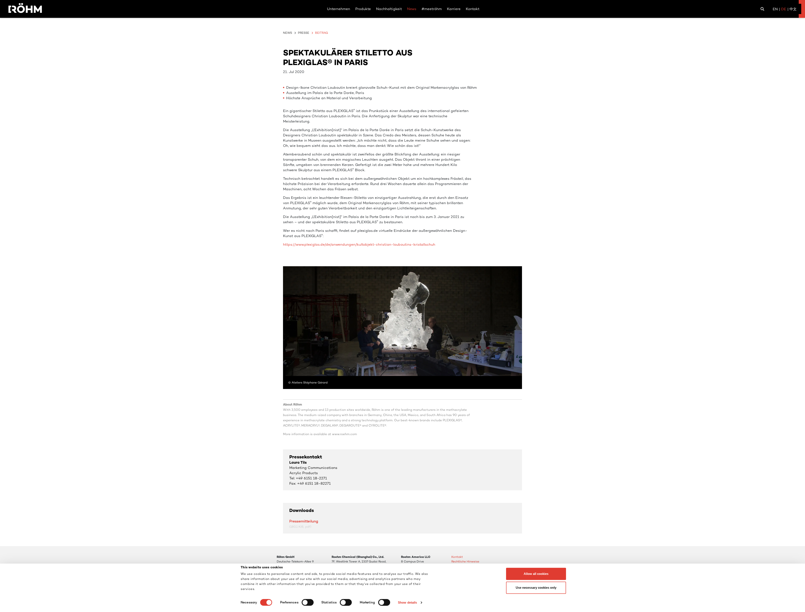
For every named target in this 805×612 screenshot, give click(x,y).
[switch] (308, 602)
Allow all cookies (536, 573)
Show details (407, 602)
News (287, 32)
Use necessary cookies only (536, 587)
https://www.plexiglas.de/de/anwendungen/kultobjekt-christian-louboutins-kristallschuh (359, 244)
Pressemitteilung (303, 521)
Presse (303, 32)
